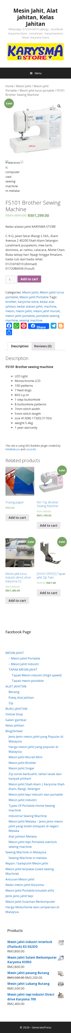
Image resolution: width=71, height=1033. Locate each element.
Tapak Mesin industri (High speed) (37, 675)
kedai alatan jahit (29, 306)
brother (10, 302)
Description (20, 346)
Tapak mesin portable (28, 681)
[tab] (20, 346)
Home (9, 86)
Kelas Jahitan (14, 725)
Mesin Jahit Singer (21, 768)
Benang (14, 692)
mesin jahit (24, 311)
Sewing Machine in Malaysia (25, 852)
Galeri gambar (16, 720)
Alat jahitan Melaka (23, 836)
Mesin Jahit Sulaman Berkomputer (30, 901)
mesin (9, 311)
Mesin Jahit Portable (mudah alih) (29, 890)
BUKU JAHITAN (16, 709)
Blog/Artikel (14, 731)
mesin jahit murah (46, 311)
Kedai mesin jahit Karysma (24, 885)
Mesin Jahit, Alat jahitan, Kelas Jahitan (35, 17)
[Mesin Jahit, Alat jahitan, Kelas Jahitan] (35, 51)
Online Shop (14, 714)
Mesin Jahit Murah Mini (25, 757)
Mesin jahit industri (23, 800)
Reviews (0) (43, 346)
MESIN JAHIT (14, 653)
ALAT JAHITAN (15, 686)
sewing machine (30, 320)
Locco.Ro (31, 449)
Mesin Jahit (23, 86)
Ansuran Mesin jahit (19, 879)
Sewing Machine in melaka (28, 858)
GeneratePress (41, 1027)
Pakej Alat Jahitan (21, 697)
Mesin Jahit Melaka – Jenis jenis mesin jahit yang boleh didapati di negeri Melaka (36, 826)
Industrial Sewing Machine (28, 816)
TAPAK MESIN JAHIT (23, 669)
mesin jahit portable (20, 316)
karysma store (28, 302)
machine (50, 306)
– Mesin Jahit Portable (24, 658)
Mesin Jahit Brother (22, 763)
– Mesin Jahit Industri (24, 664)
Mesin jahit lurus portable (36, 90)
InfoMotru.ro (12, 449)
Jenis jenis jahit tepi (19, 896)
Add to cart (29, 279)
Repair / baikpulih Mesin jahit (26, 863)
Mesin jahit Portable (34, 297)
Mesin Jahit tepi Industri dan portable (36, 794)
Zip (11, 703)
